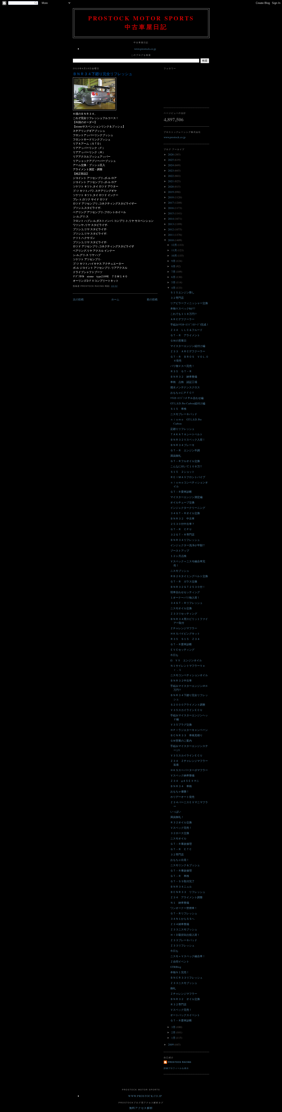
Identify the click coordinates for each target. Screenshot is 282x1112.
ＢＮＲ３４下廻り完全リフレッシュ (102, 73)
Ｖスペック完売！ (181, 828)
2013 (171, 224)
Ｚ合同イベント (179, 961)
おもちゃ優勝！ (179, 791)
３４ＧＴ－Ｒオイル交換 (185, 513)
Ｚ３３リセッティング (183, 613)
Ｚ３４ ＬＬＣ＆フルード (186, 330)
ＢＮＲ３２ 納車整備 (183, 376)
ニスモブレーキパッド (183, 414)
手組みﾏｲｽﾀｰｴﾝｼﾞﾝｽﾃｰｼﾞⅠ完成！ (189, 324)
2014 (171, 219)
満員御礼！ (177, 817)
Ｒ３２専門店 (178, 1004)
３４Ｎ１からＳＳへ (182, 919)
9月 (173, 261)
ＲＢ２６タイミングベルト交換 (189, 576)
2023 (171, 170)
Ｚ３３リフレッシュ (182, 945)
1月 (173, 1038)
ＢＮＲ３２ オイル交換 (185, 999)
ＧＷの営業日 (178, 340)
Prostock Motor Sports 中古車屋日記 (141, 22)
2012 (171, 229)
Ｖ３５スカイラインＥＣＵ (186, 710)
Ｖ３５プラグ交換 (181, 724)
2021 (171, 181)
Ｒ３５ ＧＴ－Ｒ (181, 371)
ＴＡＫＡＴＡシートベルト (186, 434)
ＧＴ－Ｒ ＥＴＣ (181, 849)
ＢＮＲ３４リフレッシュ (185, 540)
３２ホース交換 (179, 833)
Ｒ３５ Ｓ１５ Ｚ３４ (185, 639)
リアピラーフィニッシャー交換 (189, 303)
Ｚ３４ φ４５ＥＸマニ (184, 781)
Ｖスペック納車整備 (182, 775)
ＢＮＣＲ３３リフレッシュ (186, 977)
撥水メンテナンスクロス (185, 387)
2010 (171, 240)
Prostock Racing (179, 1062)
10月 (174, 255)
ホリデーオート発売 (182, 797)
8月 (173, 266)
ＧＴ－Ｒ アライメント (185, 335)
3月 (173, 1027)
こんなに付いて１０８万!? (186, 466)
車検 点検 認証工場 (183, 382)
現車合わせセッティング (185, 592)
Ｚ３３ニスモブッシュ (183, 929)
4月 (173, 287)
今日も (174, 655)
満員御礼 (175, 455)
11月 (174, 250)
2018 (171, 197)
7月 (173, 271)
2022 (171, 176)
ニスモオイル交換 (181, 608)
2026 (171, 154)
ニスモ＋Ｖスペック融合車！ (187, 956)
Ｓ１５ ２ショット (182, 472)
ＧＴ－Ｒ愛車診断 (181, 492)
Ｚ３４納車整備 (179, 924)
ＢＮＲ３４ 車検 (181, 786)
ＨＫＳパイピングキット (185, 633)
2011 (171, 235)
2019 (171, 192)
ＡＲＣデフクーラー (182, 319)
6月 (173, 277)
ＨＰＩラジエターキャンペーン (189, 730)
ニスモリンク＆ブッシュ (185, 865)
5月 (173, 282)
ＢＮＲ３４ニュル (181, 886)
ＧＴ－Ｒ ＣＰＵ (181, 529)
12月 (174, 245)
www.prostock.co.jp (145, 49)
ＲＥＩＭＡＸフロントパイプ (187, 477)
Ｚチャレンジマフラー (183, 628)
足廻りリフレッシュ (182, 429)
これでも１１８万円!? (183, 314)
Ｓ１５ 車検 (178, 409)
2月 (173, 1032)
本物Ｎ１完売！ (179, 972)
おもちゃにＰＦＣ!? (182, 392)
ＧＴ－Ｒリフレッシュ (183, 913)
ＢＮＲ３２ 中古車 (182, 518)
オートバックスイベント (185, 1015)
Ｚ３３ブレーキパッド (183, 940)
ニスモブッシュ (179, 571)
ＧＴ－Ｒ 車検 (179, 876)
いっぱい (175, 811)
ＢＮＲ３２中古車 (181, 680)
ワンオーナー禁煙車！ (183, 908)
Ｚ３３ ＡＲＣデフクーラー (187, 351)
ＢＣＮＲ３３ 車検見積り (186, 735)
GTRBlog (175, 967)
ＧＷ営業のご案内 (181, 740)
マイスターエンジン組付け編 (187, 346)
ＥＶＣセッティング (182, 649)
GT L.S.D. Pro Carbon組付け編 (187, 403)
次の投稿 (78, 299)
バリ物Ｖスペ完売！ (182, 366)
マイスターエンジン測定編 (186, 497)
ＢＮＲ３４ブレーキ (182, 445)
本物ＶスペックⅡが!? (182, 308)
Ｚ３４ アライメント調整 (186, 897)
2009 (171, 1044)
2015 (171, 213)
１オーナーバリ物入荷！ (185, 597)
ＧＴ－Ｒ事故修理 (181, 844)
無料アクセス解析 (141, 1108)
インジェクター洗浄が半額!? (187, 545)
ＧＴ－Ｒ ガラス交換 (183, 581)
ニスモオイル (178, 838)
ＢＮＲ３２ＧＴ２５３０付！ (187, 587)
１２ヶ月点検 (178, 556)
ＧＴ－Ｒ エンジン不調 (185, 450)
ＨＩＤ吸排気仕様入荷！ (185, 935)
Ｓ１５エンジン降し (182, 292)
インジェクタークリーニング (187, 508)
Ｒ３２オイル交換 (181, 822)
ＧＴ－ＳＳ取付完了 (182, 881)
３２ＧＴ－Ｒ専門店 (182, 534)
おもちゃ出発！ (179, 860)
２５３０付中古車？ (182, 524)
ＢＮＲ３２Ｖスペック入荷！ (187, 439)
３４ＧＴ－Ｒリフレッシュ (186, 603)
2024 (171, 165)
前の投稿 (152, 299)
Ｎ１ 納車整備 (179, 902)
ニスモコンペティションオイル (189, 675)
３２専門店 (177, 298)
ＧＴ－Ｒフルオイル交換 (185, 461)
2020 (171, 186)
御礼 (173, 988)
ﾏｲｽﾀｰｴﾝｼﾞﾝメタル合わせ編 (187, 398)
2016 (171, 208)
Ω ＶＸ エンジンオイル (186, 660)
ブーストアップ (179, 550)
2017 (171, 202)
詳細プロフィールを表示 (176, 1068)
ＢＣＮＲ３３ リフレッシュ (187, 892)
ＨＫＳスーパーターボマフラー (189, 770)
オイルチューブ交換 (182, 502)
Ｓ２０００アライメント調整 (187, 704)
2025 (171, 160)
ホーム (115, 299)
